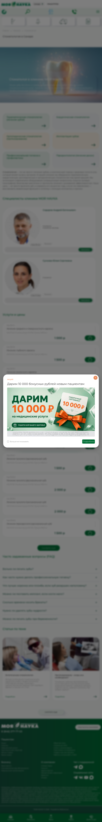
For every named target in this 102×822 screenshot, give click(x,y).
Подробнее (88, 441)
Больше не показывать (19, 442)
